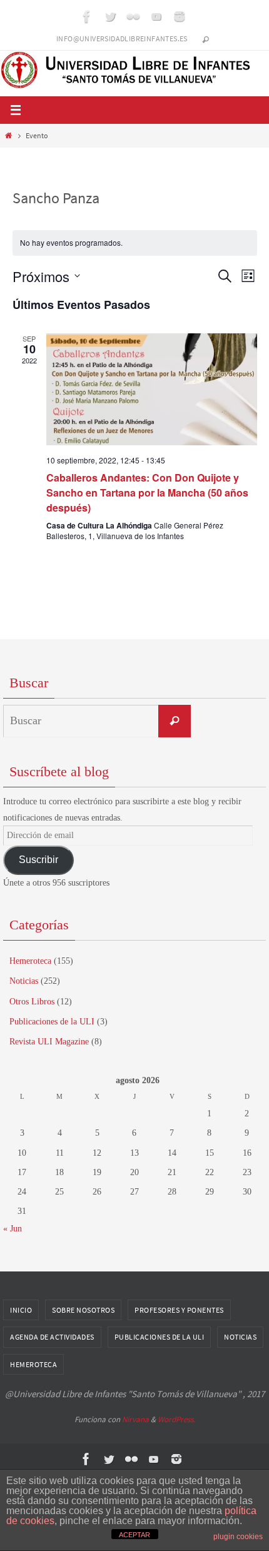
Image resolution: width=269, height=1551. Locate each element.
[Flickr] (133, 16)
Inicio (21, 1310)
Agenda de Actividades (52, 1336)
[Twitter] (110, 16)
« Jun (12, 1228)
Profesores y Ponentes (179, 1310)
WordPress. (176, 1419)
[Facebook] (87, 16)
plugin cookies (238, 1536)
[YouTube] (156, 16)
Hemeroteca (30, 961)
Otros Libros (31, 1001)
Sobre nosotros (83, 1310)
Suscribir (38, 859)
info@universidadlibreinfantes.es (122, 38)
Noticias (23, 981)
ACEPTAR (134, 1534)
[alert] (135, 243)
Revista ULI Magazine (49, 1041)
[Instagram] (180, 16)
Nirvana (135, 1419)
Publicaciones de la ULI (51, 1021)
